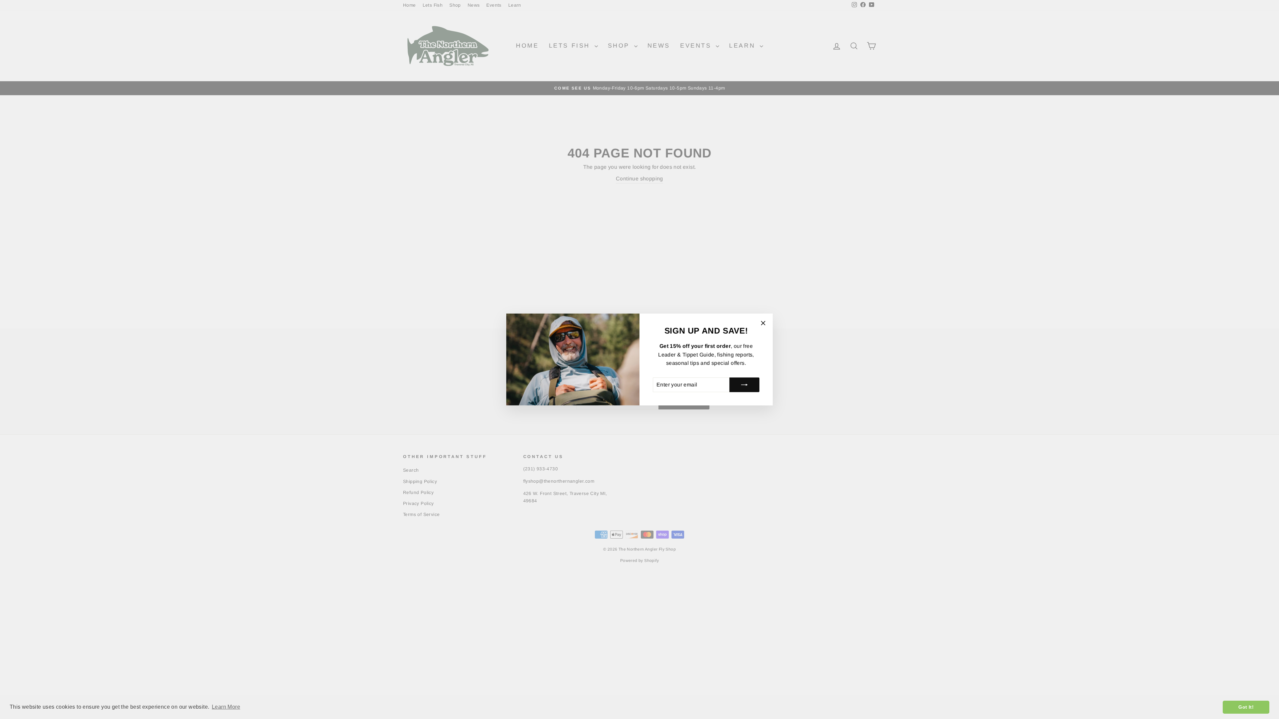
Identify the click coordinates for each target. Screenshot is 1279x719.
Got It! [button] (1246, 707)
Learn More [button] (226, 707)
